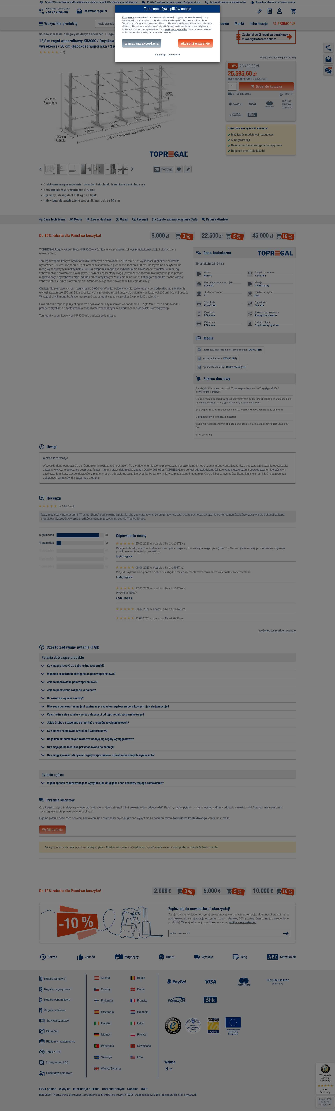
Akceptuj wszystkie (195, 43)
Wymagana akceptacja (141, 43)
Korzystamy (128, 17)
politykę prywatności (176, 29)
